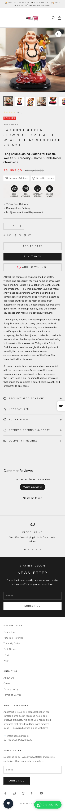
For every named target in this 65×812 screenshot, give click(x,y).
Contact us (9, 632)
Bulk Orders (9, 649)
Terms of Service (12, 694)
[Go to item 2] (19, 101)
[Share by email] (29, 235)
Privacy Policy (10, 689)
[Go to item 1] (8, 101)
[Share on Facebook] (15, 235)
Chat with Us (50, 804)
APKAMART (11, 124)
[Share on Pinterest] (25, 235)
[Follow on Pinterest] (32, 793)
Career (6, 683)
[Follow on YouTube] (41, 793)
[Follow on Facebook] (5, 793)
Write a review (32, 487)
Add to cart (32, 246)
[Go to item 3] (30, 101)
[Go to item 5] (53, 101)
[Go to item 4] (41, 101)
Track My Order (11, 643)
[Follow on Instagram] (14, 793)
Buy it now (32, 256)
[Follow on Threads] (23, 793)
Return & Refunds (13, 637)
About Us (8, 677)
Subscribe (32, 606)
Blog (5, 660)
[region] (32, 533)
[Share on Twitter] (20, 235)
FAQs (6, 654)
